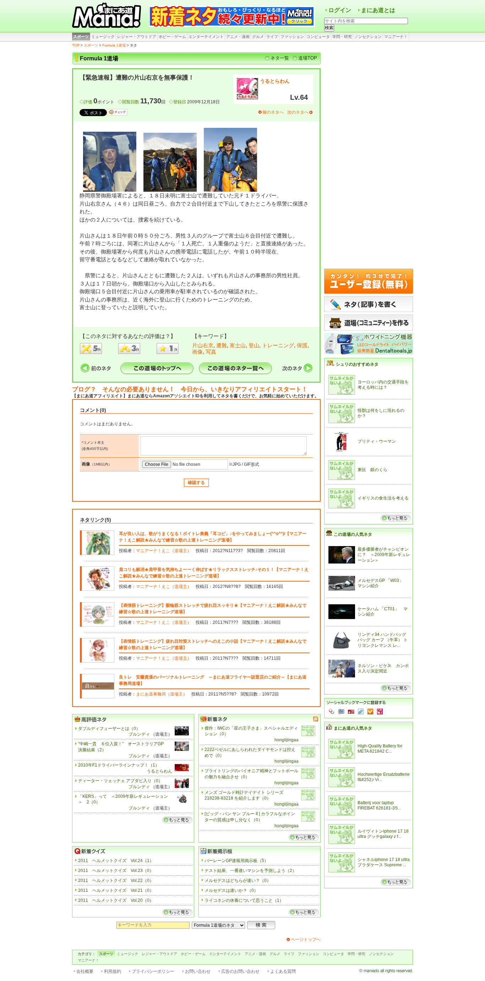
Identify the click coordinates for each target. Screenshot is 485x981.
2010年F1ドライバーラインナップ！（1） (118, 765)
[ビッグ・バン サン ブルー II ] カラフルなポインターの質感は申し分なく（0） (250, 816)
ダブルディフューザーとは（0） (109, 728)
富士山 (238, 345)
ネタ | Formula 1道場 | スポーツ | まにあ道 (107, 16)
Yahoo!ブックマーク (331, 711)
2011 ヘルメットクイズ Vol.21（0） (116, 890)
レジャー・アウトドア (136, 36)
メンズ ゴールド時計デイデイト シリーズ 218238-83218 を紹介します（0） (244, 795)
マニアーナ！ (396, 36)
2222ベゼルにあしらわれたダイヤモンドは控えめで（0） (250, 752)
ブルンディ (139, 734)
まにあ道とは (378, 10)
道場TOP (307, 58)
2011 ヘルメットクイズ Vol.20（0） (116, 900)
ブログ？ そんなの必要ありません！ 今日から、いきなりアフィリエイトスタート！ (189, 389)
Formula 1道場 (114, 45)
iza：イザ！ (380, 711)
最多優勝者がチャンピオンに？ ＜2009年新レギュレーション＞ (384, 555)
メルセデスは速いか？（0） (231, 890)
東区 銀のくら (372, 469)
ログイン (339, 10)
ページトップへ (306, 939)
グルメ (258, 36)
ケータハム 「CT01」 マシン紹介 (383, 611)
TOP (76, 45)
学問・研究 (342, 36)
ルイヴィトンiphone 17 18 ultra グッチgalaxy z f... (383, 834)
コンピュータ (318, 36)
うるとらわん (275, 81)
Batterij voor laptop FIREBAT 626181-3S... (379, 805)
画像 (197, 352)
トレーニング (278, 345)
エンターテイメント (206, 36)
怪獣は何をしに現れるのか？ (381, 413)
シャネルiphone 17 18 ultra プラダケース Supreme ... (384, 862)
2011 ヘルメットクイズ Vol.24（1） (116, 860)
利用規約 (112, 971)
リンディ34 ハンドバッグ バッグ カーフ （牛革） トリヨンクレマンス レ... (383, 640)
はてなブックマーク (341, 711)
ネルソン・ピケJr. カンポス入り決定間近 (383, 668)
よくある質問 (283, 971)
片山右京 (202, 345)
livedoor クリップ (361, 711)
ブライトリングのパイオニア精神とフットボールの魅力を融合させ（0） (251, 773)
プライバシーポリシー (153, 971)
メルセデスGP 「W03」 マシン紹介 (383, 583)
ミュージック (103, 36)
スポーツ (81, 36)
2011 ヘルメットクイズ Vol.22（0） (116, 880)
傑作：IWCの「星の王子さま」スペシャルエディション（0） (251, 731)
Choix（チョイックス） (370, 711)
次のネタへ (298, 112)
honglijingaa (286, 739)
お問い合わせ (198, 971)
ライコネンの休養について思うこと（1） (244, 900)
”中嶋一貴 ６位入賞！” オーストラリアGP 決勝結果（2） (123, 746)
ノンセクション (368, 36)
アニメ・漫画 (238, 36)
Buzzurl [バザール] (351, 711)
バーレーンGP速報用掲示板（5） (236, 860)
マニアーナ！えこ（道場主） (163, 550)
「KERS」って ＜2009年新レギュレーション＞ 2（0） (123, 799)
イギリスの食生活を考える (383, 498)
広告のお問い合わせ (240, 971)
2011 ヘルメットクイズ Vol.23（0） (116, 870)
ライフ (272, 36)
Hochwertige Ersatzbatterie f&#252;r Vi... (384, 777)
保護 (302, 345)
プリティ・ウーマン (377, 441)
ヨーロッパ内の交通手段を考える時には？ (383, 385)
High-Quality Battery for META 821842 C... (380, 748)
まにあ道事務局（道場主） (161, 694)
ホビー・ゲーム (172, 36)
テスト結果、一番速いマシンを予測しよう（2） (250, 870)
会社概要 (84, 971)
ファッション (292, 36)
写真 (211, 352)
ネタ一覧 (280, 58)
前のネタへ (273, 112)
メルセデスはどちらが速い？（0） (238, 880)
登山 (254, 345)
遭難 (221, 345)
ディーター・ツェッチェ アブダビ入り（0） (120, 780)
